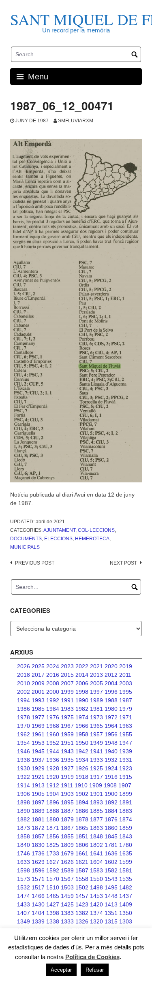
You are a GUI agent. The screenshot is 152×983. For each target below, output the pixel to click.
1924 (111, 768)
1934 (81, 760)
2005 (96, 683)
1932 (111, 760)
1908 (110, 785)
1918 (81, 777)
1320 (96, 921)
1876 (111, 819)
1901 (96, 794)
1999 (67, 692)
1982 (81, 709)
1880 (52, 819)
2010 (23, 683)
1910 (81, 785)
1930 (23, 768)
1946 (23, 751)
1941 (96, 751)
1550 (96, 879)
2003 (125, 683)
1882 (23, 819)
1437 (125, 896)
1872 (38, 828)
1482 (125, 887)
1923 (125, 768)
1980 (111, 709)
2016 (52, 675)
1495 (111, 887)
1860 (111, 828)
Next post (123, 563)
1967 (67, 726)
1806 (81, 845)
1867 (67, 828)
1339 (38, 921)
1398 (52, 913)
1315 (111, 921)
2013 (96, 675)
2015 (67, 675)
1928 (52, 768)
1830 (38, 845)
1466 (38, 896)
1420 (96, 904)
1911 (67, 785)
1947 (125, 743)
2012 (111, 675)
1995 (125, 692)
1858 (23, 836)
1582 (111, 870)
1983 (67, 709)
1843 (125, 836)
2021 (96, 666)
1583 (96, 870)
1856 (52, 836)
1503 (67, 887)
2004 (111, 683)
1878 (81, 819)
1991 (67, 700)
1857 (38, 836)
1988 (111, 700)
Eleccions (58, 539)
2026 (23, 666)
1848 (96, 836)
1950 (81, 743)
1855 (67, 836)
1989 (96, 700)
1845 (111, 836)
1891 (125, 802)
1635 (125, 853)
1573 (23, 879)
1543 (111, 879)
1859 (125, 828)
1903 (67, 794)
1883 (125, 811)
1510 (52, 887)
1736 (38, 853)
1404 (38, 913)
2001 (38, 692)
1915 (125, 777)
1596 (38, 870)
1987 (125, 700)
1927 (67, 768)
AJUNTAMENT (59, 530)
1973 (96, 717)
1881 (38, 819)
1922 (23, 777)
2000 (52, 692)
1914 (23, 785)
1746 (23, 853)
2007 (67, 683)
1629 (38, 862)
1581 (125, 870)
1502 (81, 887)
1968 (52, 726)
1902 (81, 794)
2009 (38, 683)
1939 (125, 751)
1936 (52, 760)
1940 (111, 751)
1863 (96, 828)
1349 (23, 921)
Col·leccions (96, 530)
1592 (52, 870)
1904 (52, 794)
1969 (38, 726)
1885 (96, 811)
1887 (67, 811)
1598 (23, 870)
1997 (96, 692)
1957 (96, 734)
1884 (111, 811)
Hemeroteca (92, 539)
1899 (125, 794)
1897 (38, 802)
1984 (52, 709)
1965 (96, 726)
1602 (111, 862)
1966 (81, 726)
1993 (38, 700)
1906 (23, 794)
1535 (125, 879)
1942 (81, 751)
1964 (111, 726)
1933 (96, 760)
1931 (125, 760)
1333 (67, 921)
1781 (111, 845)
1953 (38, 743)
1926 (81, 768)
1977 (38, 717)
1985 (38, 709)
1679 (67, 853)
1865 (81, 828)
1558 (81, 879)
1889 (38, 811)
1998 (81, 692)
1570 (52, 879)
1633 (23, 862)
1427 (52, 904)
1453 (96, 896)
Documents (26, 539)
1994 (23, 700)
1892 (111, 802)
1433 (23, 904)
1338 (52, 921)
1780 (125, 845)
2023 (67, 666)
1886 (81, 811)
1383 (67, 913)
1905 (38, 794)
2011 (125, 675)
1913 (38, 785)
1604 (96, 862)
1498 (96, 887)
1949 (96, 743)
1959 (67, 734)
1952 (52, 743)
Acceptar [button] (61, 970)
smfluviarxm (75, 121)
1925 (96, 768)
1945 (38, 751)
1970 (23, 726)
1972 (111, 717)
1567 (67, 879)
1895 (67, 802)
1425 (67, 904)
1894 (81, 802)
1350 (125, 913)
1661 (81, 853)
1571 (38, 879)
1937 (38, 760)
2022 (81, 666)
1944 (52, 751)
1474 (23, 896)
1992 (52, 700)
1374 (96, 913)
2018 (23, 675)
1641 (96, 853)
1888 (52, 811)
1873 (23, 828)
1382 (81, 913)
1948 (111, 743)
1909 (95, 785)
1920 (52, 777)
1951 (67, 743)
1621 (81, 862)
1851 (81, 836)
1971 (125, 717)
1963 (125, 726)
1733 (52, 853)
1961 (38, 734)
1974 (81, 717)
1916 (111, 777)
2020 (111, 666)
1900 (111, 794)
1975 (67, 717)
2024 (52, 666)
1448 (111, 896)
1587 (81, 870)
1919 (67, 777)
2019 (125, 666)
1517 (38, 887)
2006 (81, 683)
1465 (52, 896)
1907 (124, 785)
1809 (67, 845)
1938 (23, 760)
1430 (38, 904)
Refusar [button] (95, 970)
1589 (67, 870)
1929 (38, 768)
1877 (96, 819)
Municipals (25, 547)
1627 (52, 862)
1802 (96, 845)
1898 (23, 802)
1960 (52, 734)
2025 (38, 666)
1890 (23, 811)
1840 (23, 845)
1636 (111, 853)
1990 (81, 700)
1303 (125, 921)
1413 (111, 904)
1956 (111, 734)
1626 (67, 862)
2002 (23, 692)
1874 (125, 819)
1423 (81, 904)
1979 (125, 709)
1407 (23, 913)
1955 (125, 734)
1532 (23, 887)
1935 (67, 760)
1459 (67, 896)
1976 (52, 717)
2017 (38, 675)
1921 (38, 777)
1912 (52, 785)
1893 (96, 802)
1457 (81, 896)
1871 (52, 828)
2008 (52, 683)
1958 (81, 734)
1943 (67, 751)
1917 (96, 777)
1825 (52, 845)
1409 (125, 904)
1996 (111, 692)
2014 (81, 675)
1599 (125, 862)
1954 (23, 743)
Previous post (34, 563)
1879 (67, 819)
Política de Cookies (92, 956)
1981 (96, 709)
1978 (23, 717)
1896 (52, 802)
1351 (111, 913)
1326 (81, 921)
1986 (23, 709)
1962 (23, 734)
